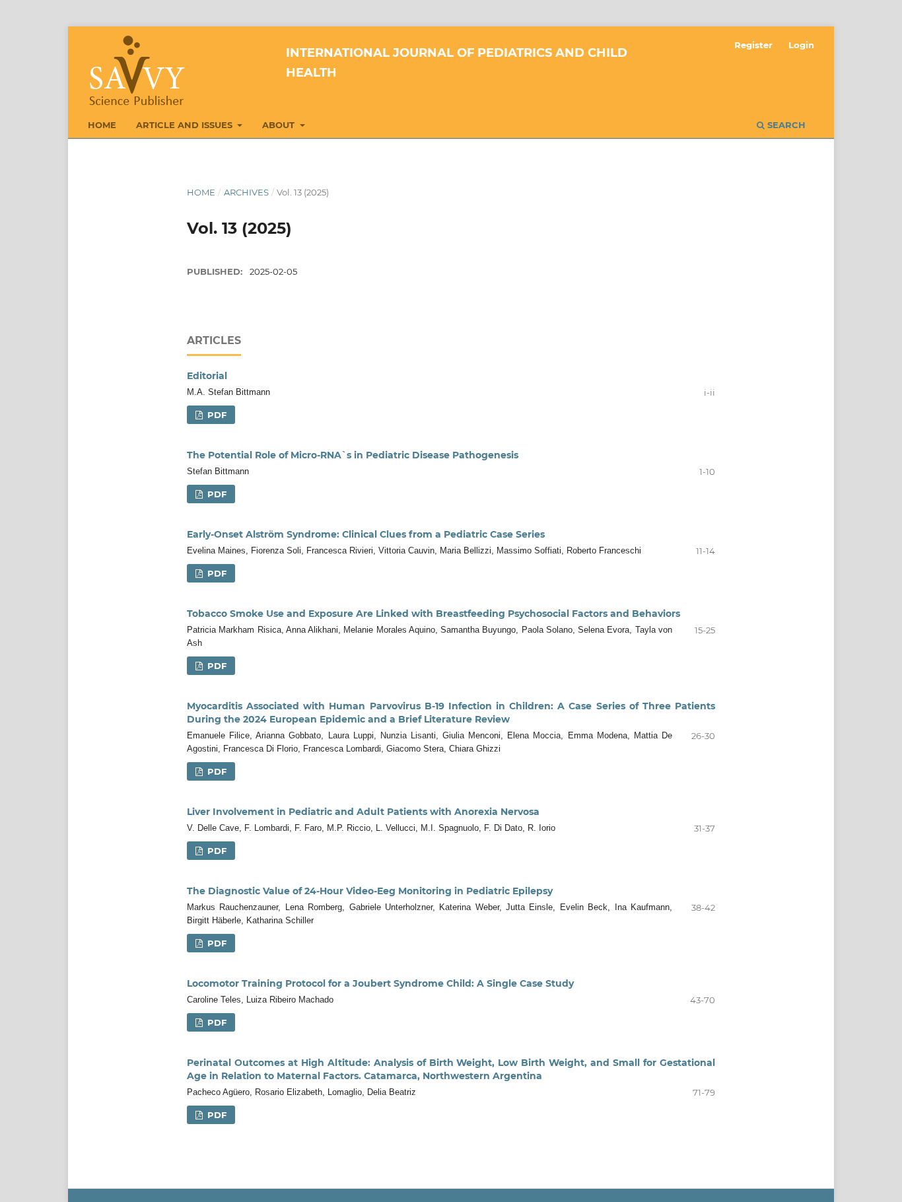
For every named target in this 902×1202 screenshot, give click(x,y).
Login (801, 45)
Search (785, 125)
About (279, 125)
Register (753, 45)
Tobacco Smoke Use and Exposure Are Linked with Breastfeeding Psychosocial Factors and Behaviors (433, 613)
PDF (215, 414)
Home (102, 125)
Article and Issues (185, 125)
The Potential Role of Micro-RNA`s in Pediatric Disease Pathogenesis (352, 455)
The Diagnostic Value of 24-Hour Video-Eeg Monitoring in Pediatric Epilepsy (370, 891)
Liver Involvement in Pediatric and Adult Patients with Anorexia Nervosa (363, 812)
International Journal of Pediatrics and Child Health (456, 63)
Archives (246, 192)
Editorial (207, 376)
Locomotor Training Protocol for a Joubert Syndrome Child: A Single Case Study (380, 983)
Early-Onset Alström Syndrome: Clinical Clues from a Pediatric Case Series (366, 534)
